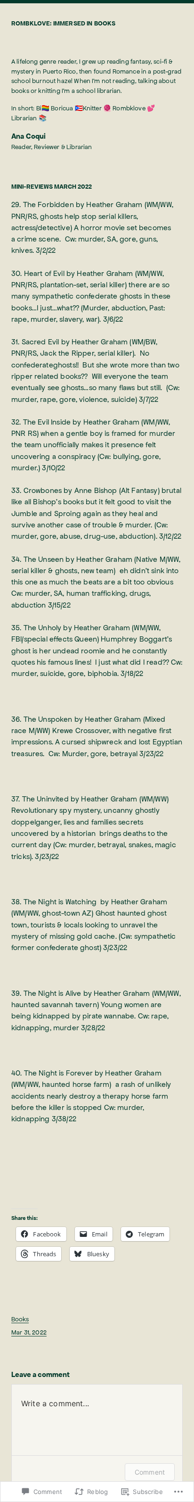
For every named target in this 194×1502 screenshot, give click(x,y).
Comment (150, 1472)
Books (20, 1319)
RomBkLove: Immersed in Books (63, 23)
